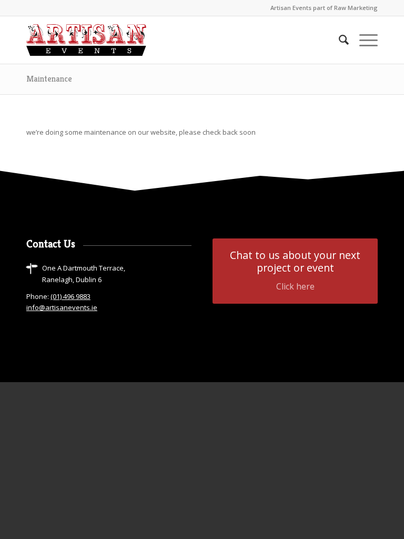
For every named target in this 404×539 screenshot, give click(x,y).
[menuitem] (338, 40)
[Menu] (363, 40)
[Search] (338, 40)
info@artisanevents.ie (61, 307)
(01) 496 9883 (70, 296)
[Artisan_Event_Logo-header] (86, 40)
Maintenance (49, 78)
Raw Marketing (356, 8)
